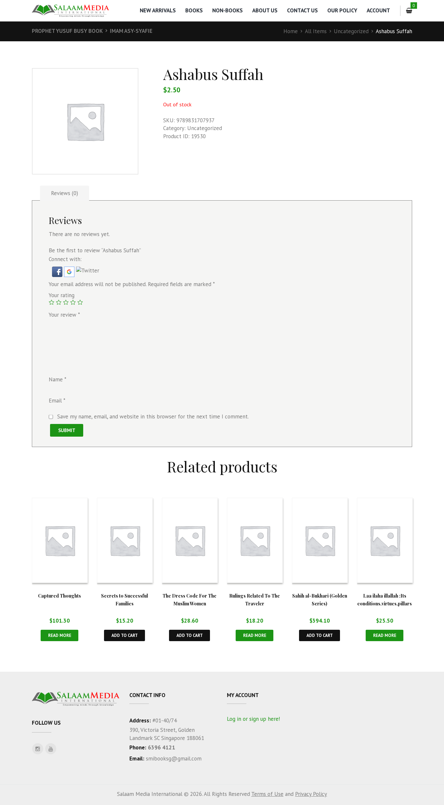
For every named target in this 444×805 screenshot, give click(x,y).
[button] (58, 270)
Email (57, 400)
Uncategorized (351, 31)
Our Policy (342, 10)
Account (378, 10)
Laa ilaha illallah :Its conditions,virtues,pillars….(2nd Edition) (384, 603)
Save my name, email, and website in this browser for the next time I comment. (153, 416)
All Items (316, 31)
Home (290, 31)
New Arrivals (158, 10)
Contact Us (302, 10)
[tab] (64, 193)
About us (265, 10)
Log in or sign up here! (253, 718)
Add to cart (124, 635)
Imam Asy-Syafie (131, 30)
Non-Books (227, 10)
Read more (59, 635)
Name (57, 379)
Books (194, 10)
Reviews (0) (64, 193)
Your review (64, 314)
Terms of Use (267, 794)
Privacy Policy (311, 794)
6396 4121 (161, 747)
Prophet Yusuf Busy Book (67, 30)
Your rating (61, 295)
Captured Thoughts (59, 595)
